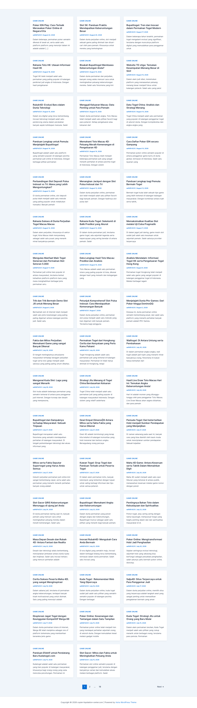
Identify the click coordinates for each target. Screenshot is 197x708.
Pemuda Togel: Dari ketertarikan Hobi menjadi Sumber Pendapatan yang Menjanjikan (145, 423)
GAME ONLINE (38, 21)
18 (100, 686)
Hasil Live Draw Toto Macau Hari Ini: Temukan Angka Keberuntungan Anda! (144, 383)
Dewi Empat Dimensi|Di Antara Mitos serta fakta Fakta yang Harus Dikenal (96, 423)
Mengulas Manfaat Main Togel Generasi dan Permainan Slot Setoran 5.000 (49, 261)
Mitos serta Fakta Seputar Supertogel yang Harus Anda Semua (49, 465)
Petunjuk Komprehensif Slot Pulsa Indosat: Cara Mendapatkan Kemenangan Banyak (98, 303)
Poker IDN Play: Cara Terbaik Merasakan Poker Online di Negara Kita (48, 28)
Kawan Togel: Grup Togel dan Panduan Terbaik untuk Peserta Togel (97, 465)
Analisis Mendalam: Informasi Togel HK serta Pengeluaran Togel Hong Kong (145, 261)
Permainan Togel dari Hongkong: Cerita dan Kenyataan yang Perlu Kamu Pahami (98, 343)
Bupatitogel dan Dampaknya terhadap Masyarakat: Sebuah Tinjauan (49, 423)
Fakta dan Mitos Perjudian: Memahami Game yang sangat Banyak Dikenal (49, 343)
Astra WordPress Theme (126, 702)
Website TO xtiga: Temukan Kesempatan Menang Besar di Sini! (142, 68)
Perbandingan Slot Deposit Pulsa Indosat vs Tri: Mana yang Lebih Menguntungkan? (51, 184)
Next (160, 686)
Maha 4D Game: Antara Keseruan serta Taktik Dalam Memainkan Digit (144, 465)
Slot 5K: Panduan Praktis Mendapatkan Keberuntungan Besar (96, 28)
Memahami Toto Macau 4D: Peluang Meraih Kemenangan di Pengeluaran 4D (97, 144)
